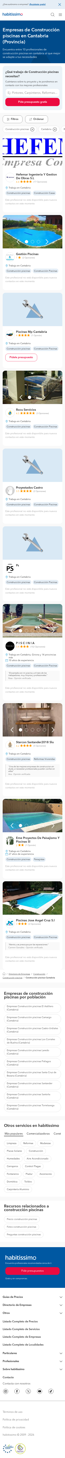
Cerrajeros (12, 1166)
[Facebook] (17, 1391)
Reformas (28, 1143)
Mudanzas (45, 1143)
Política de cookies (14, 1427)
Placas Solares (14, 1151)
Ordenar (38, 119)
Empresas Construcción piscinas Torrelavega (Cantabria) (30, 1107)
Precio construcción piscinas (22, 1219)
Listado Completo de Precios (20, 1321)
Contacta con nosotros (16, 1383)
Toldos (28, 1182)
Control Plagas (33, 1166)
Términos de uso (12, 1412)
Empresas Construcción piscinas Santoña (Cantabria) (28, 1096)
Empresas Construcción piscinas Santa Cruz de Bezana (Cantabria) (31, 1074)
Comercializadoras (38, 1134)
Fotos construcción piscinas (21, 1227)
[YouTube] (40, 1391)
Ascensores (46, 1174)
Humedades (13, 1159)
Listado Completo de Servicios (21, 1329)
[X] (28, 1391)
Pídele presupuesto (21, 357)
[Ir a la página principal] (13, 15)
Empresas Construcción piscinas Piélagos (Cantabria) (29, 1063)
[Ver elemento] (20, 162)
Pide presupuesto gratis (32, 102)
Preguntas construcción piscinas (24, 1234)
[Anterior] (12, 162)
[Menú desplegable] (61, 14)
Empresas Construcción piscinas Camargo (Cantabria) (29, 1019)
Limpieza (11, 1143)
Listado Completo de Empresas (22, 1337)
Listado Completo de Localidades (23, 1345)
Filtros (14, 119)
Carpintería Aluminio (18, 1189)
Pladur (29, 1174)
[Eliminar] (32, 129)
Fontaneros (13, 1174)
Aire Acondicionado (37, 1159)
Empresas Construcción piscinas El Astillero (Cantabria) (30, 1008)
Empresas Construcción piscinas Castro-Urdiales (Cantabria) (32, 1030)
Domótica (12, 1182)
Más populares (14, 1134)
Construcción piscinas (12, 978)
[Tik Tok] (51, 1391)
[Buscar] (52, 14)
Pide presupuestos (32, 1271)
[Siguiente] (53, 162)
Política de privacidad (16, 1419)
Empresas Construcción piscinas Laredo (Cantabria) (28, 1052)
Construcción (39, 974)
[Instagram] (6, 1391)
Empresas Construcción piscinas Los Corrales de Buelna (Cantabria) (31, 1041)
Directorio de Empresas (19, 974)
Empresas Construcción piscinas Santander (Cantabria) (29, 1085)
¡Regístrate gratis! (37, 5)
